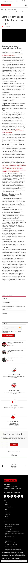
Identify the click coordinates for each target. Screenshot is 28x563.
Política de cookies (11, 558)
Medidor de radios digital (9, 538)
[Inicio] (6, 5)
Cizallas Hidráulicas (18, 167)
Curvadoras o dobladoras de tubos (11, 529)
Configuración (17, 558)
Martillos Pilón (9, 132)
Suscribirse (14, 444)
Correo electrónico (6, 302)
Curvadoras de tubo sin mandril (11, 528)
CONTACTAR (7, 518)
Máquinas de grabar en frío (10, 542)
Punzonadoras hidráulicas (10, 546)
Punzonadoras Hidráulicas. (13, 171)
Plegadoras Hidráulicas (9, 167)
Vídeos (6, 504)
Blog (5, 9)
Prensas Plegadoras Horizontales (9, 168)
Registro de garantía (9, 507)
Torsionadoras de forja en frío (10, 547)
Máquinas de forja (8, 541)
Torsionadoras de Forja (9, 130)
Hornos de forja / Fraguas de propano (12, 531)
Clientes (6, 516)
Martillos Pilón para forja (9, 536)
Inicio (2, 9)
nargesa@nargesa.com (8, 492)
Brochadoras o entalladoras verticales (12, 524)
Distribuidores (7, 514)
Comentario (4, 313)
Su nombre (4, 298)
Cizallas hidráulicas (8, 526)
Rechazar (7, 560)
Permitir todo (20, 560)
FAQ (5, 511)
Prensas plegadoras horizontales (11, 544)
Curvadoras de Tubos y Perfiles (17, 164)
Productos (7, 502)
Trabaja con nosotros (8, 1)
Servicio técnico (8, 506)
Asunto (3, 309)
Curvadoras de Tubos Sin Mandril (9, 165)
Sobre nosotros (8, 512)
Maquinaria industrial (12, 9)
